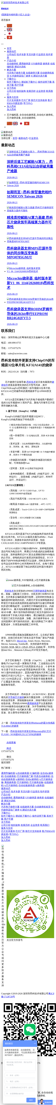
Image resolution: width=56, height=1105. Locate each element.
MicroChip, (22, 641)
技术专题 (21, 54)
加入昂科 (11, 106)
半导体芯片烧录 (16, 697)
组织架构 (21, 91)
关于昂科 (11, 88)
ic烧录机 (20, 779)
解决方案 (11, 69)
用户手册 (19, 85)
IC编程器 (34, 773)
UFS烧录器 (36, 63)
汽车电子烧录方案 (16, 73)
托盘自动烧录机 (42, 776)
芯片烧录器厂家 (25, 776)
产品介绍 (11, 60)
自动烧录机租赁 (42, 807)
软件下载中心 (14, 82)
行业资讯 (40, 54)
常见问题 (31, 54)
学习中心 (28, 103)
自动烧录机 (12, 63)
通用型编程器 (8, 773)
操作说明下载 (45, 82)
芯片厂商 (25, 100)
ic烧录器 (40, 785)
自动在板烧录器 (27, 785)
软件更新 (44, 791)
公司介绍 (11, 91)
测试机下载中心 (29, 82)
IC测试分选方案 (39, 76)
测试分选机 (20, 66)
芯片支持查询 (14, 100)
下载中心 (11, 79)
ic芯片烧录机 (11, 785)
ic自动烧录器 (22, 773)
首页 (9, 48)
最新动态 (11, 51)
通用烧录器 (24, 63)
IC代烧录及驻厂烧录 (20, 76)
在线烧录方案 (33, 73)
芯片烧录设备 (36, 782)
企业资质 (40, 91)
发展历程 (31, 91)
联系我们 (44, 825)
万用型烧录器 (40, 591)
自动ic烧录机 (31, 779)
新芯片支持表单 (39, 100)
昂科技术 (31, 382)
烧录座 (46, 63)
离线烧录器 (10, 782)
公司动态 (11, 54)
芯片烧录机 (22, 782)
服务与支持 (12, 97)
